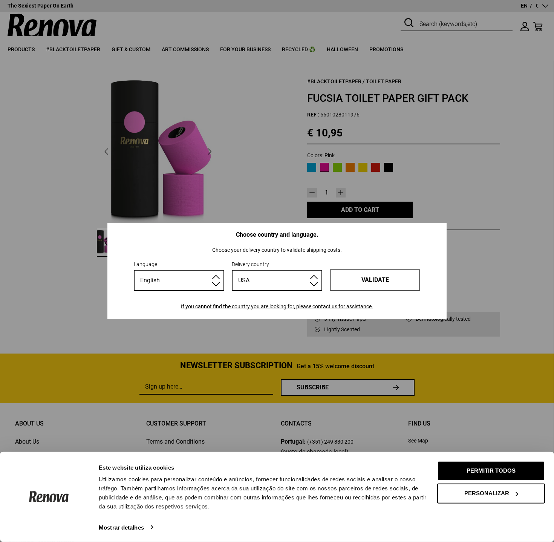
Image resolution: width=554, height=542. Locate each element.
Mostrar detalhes (121, 527)
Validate (375, 279)
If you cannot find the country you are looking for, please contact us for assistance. (277, 306)
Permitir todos (491, 470)
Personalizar (486, 493)
